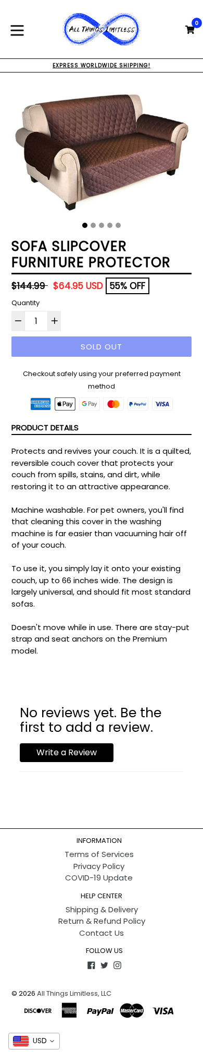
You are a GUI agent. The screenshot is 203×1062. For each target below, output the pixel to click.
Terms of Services (99, 854)
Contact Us (101, 932)
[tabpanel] (101, 151)
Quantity (25, 303)
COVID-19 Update (99, 877)
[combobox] (34, 1041)
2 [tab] (93, 225)
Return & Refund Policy (101, 920)
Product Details (45, 427)
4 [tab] (109, 225)
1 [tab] (84, 225)
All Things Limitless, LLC (74, 993)
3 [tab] (101, 225)
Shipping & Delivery (102, 909)
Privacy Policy (98, 866)
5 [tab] (118, 225)
